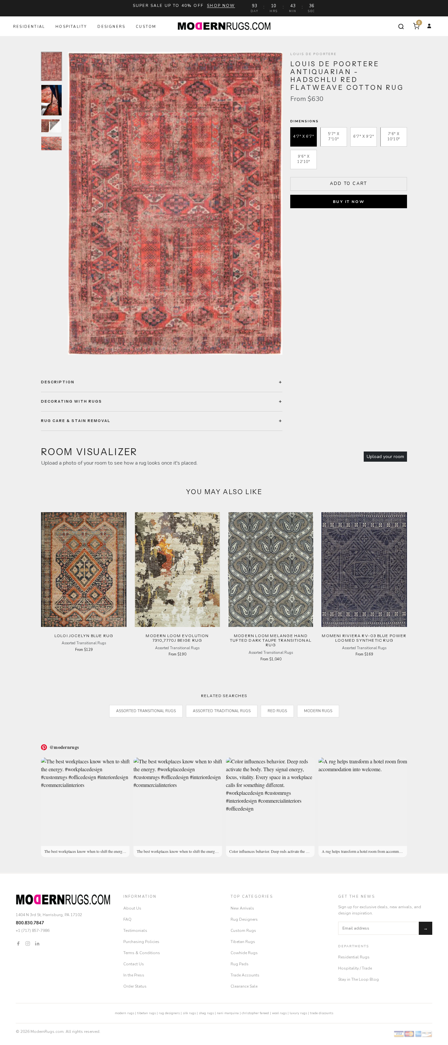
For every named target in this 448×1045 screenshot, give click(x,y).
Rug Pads (240, 964)
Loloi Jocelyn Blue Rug (83, 635)
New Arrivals (242, 908)
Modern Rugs (318, 711)
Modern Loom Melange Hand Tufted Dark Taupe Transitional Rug (271, 640)
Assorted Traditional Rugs (222, 711)
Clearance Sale (244, 986)
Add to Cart (348, 184)
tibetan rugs (146, 1013)
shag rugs (206, 1013)
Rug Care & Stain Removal (76, 420)
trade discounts (321, 1013)
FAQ (127, 919)
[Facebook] (18, 943)
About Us (132, 908)
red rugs (277, 711)
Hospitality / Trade (355, 968)
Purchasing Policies (141, 941)
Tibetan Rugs (243, 941)
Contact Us (133, 964)
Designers (111, 26)
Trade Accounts (245, 975)
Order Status (135, 986)
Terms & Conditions (141, 952)
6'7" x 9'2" (363, 136)
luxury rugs (298, 1013)
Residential (29, 26)
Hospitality (71, 26)
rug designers (169, 1013)
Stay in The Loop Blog (358, 979)
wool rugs (279, 1013)
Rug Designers (244, 919)
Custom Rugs (243, 930)
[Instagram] (27, 943)
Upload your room (385, 456)
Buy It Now (348, 201)
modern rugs (124, 1013)
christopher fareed (255, 1013)
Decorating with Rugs (71, 401)
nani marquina (228, 1013)
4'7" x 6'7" (303, 136)
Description (57, 382)
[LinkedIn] (37, 943)
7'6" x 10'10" (393, 136)
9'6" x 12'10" (303, 159)
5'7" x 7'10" (333, 136)
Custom (146, 26)
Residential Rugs (354, 957)
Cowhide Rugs (244, 952)
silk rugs (189, 1013)
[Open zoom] (175, 203)
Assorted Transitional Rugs (146, 711)
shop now (221, 5)
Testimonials (135, 930)
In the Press (133, 975)
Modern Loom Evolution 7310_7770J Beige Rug (177, 638)
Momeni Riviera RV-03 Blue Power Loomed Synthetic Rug (364, 638)
